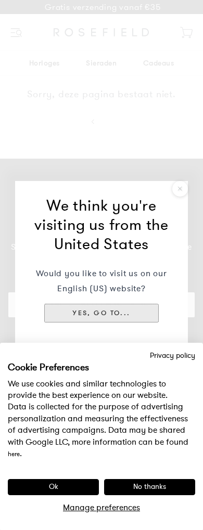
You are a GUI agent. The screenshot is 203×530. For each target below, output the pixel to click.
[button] (101, 313)
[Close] (180, 189)
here (14, 454)
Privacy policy (172, 355)
